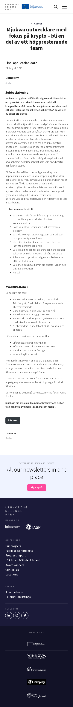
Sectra (8, 83)
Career (38, 24)
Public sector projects (19, 551)
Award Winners (14, 565)
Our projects (13, 546)
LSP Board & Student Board (22, 560)
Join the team (14, 592)
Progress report (15, 555)
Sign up (35, 487)
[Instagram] (16, 615)
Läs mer (12, 420)
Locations (11, 574)
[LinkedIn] (8, 615)
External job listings (18, 597)
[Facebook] (25, 615)
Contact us (12, 570)
